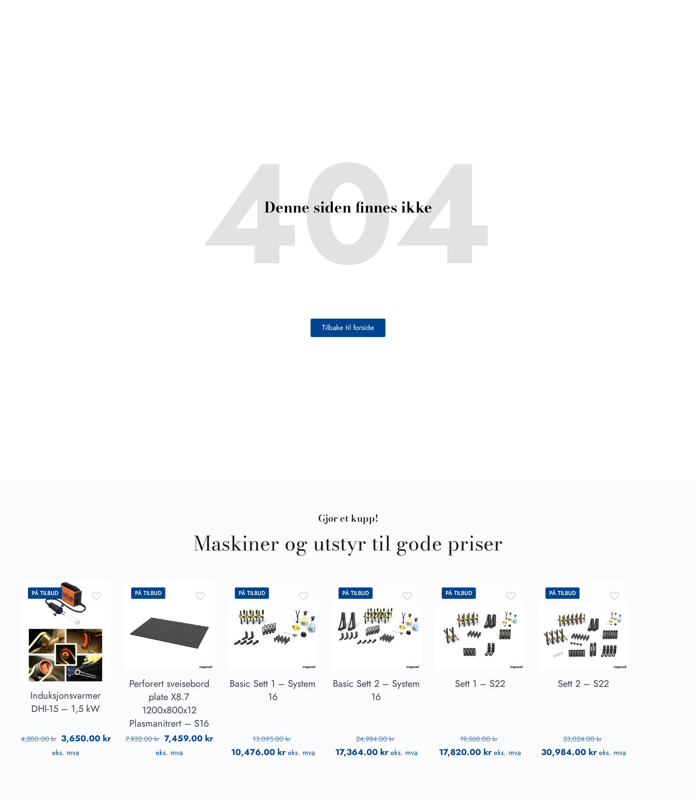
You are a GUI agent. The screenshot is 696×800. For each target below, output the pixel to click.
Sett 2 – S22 (583, 684)
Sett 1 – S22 (480, 684)
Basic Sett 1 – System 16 (273, 690)
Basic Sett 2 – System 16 (376, 690)
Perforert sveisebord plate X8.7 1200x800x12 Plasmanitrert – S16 (169, 703)
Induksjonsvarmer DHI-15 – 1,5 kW (65, 702)
